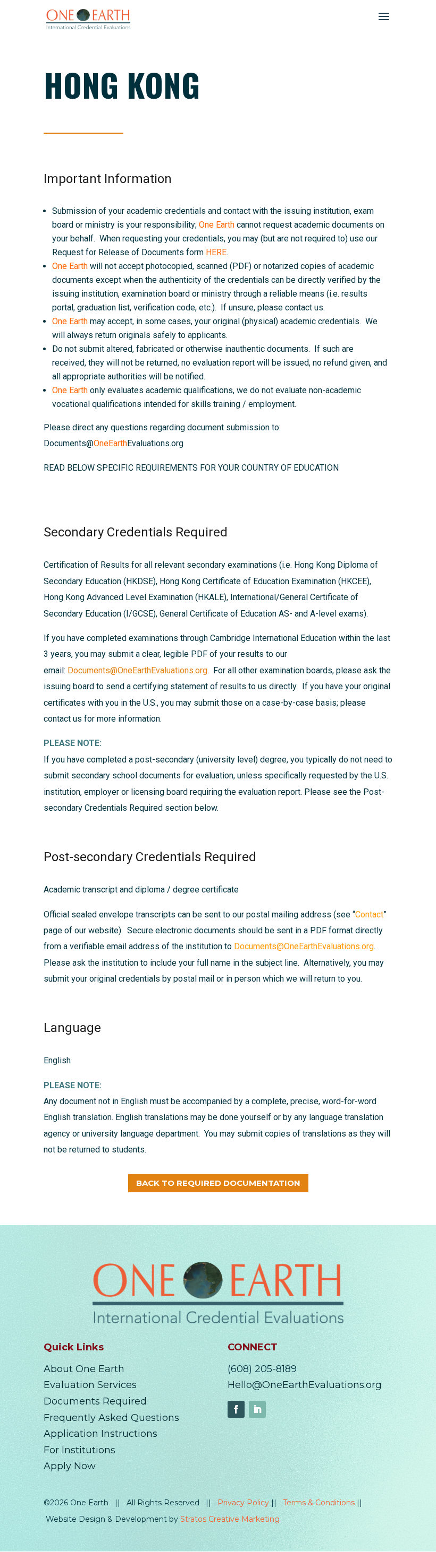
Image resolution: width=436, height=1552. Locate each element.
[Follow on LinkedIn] (257, 1409)
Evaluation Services (90, 1385)
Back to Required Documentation (218, 1183)
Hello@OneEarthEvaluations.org (305, 1385)
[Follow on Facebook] (236, 1409)
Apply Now (70, 1466)
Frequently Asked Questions (111, 1418)
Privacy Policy (244, 1502)
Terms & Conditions (320, 1502)
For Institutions (79, 1450)
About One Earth (84, 1369)
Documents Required (95, 1401)
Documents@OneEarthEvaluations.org (137, 670)
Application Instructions (100, 1434)
